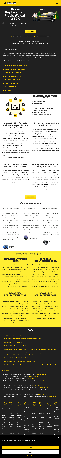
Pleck (10, 413)
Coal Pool (4, 431)
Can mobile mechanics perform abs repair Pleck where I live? (20, 361)
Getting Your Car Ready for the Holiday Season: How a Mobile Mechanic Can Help (24, 396)
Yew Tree (19, 415)
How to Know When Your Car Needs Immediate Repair (17, 385)
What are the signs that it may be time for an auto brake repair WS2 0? (22, 338)
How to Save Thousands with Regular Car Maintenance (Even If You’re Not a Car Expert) (26, 383)
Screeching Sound (11, 49)
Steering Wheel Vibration (13, 72)
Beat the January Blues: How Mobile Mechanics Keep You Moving (20, 394)
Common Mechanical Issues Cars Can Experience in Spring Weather (21, 387)
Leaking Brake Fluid (11, 83)
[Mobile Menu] (57, 3)
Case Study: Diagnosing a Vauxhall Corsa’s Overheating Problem (20, 374)
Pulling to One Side (11, 87)
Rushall (4, 433)
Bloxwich (4, 429)
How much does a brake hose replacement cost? (16, 357)
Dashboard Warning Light (13, 76)
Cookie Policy (27, 455)
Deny (30, 452)
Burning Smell (9, 90)
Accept (30, 447)
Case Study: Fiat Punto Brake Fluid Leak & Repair (16, 376)
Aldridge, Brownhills (4, 411)
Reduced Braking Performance (15, 69)
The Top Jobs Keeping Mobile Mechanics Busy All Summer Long (20, 381)
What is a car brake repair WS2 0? (12, 335)
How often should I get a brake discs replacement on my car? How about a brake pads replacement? (30, 365)
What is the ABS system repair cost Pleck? (15, 346)
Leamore (4, 417)
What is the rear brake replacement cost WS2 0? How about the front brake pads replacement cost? (30, 349)
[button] (58, 437)
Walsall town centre (3, 424)
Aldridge (11, 415)
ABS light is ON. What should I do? (13, 342)
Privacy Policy (33, 455)
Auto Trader (9, 211)
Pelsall (3, 420)
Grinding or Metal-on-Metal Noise (16, 65)
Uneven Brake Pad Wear (12, 79)
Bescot (18, 417)
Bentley (4, 415)
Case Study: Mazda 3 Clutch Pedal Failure (14, 378)
